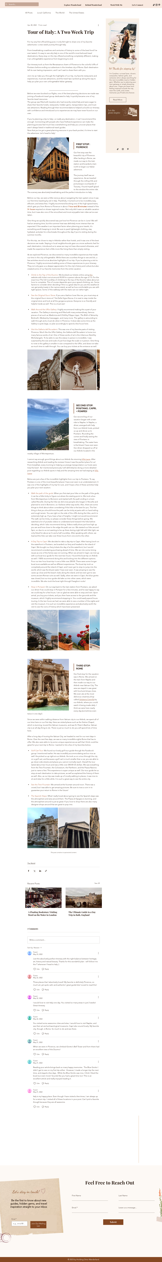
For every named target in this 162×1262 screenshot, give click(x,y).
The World (60, 13)
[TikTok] (154, 5)
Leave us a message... (128, 1208)
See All (97, 883)
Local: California (44, 13)
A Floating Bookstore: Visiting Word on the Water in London (42, 913)
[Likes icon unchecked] (34, 969)
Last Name (123, 1196)
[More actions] (98, 25)
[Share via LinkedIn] (40, 871)
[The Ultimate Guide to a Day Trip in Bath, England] (84, 898)
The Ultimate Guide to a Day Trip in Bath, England (81, 913)
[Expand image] (43, 369)
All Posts (28, 13)
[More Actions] (98, 953)
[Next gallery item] (97, 369)
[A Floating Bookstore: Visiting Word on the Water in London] (43, 898)
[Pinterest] (159, 5)
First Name (76, 1196)
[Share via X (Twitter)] (34, 871)
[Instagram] (156, 5)
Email (14, 1219)
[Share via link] (46, 871)
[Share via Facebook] (28, 871)
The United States (76, 13)
